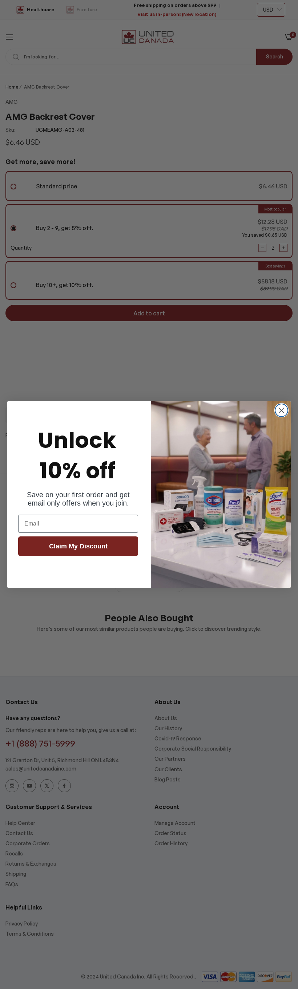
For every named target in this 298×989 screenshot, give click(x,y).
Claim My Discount (78, 546)
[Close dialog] (281, 410)
